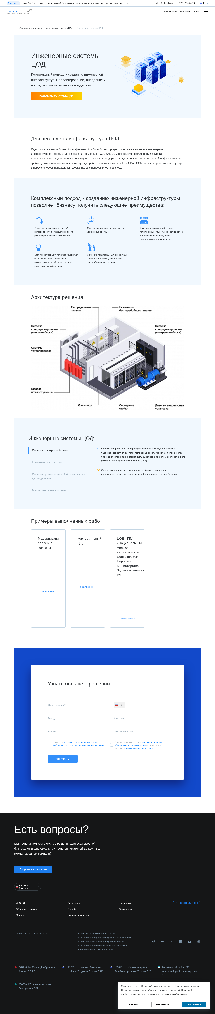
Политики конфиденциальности (138, 748)
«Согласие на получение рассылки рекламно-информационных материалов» (103, 947)
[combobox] (119, 705)
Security (72, 909)
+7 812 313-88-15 (186, 3)
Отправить (62, 759)
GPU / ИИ (21, 903)
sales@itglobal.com (164, 3)
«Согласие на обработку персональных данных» (105, 937)
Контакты (185, 11)
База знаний (170, 11)
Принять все (194, 1004)
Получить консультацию (56, 96)
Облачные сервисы (26, 909)
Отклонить (132, 1004)
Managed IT (22, 915)
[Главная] (14, 28)
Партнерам (125, 903)
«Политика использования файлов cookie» (101, 941)
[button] (18, 11)
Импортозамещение (79, 915)
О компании (125, 909)
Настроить (162, 1004)
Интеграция (74, 903)
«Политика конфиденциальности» (96, 933)
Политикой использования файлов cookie (166, 994)
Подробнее (47, 591)
